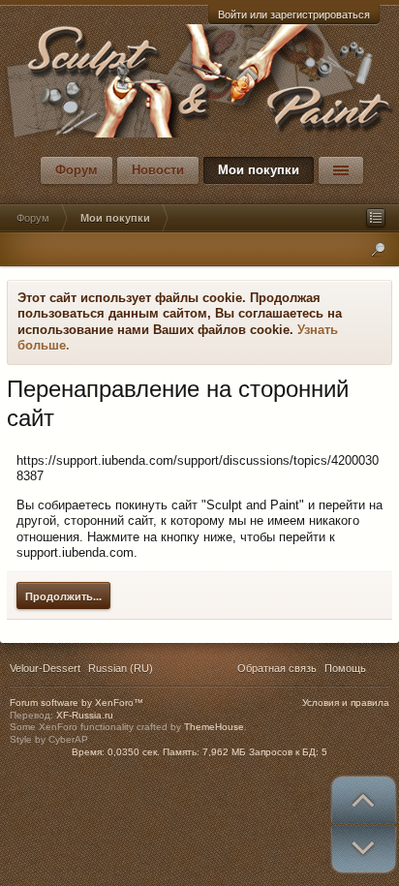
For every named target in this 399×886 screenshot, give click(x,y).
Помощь (345, 668)
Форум (76, 170)
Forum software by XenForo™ (76, 702)
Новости (158, 170)
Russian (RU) (120, 668)
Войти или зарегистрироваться (294, 14)
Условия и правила (345, 702)
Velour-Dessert (45, 668)
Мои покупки (258, 170)
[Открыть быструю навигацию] (375, 218)
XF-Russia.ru (84, 715)
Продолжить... (63, 596)
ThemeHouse (214, 726)
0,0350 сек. (133, 752)
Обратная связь (277, 668)
